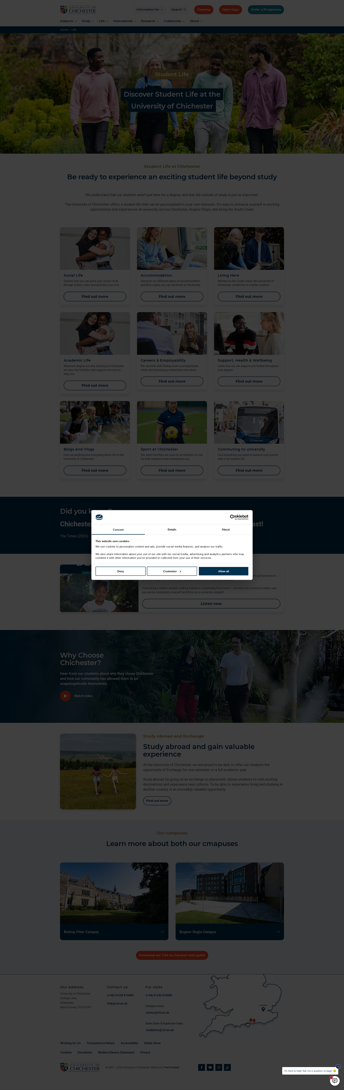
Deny (120, 571)
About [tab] (226, 529)
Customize (170, 571)
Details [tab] (172, 529)
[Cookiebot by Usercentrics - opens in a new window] (233, 517)
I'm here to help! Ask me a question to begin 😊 (310, 1070)
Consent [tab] (118, 529)
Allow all (223, 571)
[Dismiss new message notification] (338, 1066)
